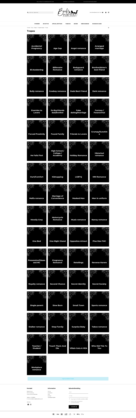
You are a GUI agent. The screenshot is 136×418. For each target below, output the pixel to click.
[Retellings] (78, 258)
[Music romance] (78, 215)
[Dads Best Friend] (78, 87)
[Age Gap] (57, 44)
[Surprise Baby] (78, 322)
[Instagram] (31, 404)
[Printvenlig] (108, 27)
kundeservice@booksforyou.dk (36, 398)
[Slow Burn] (57, 301)
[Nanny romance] (99, 215)
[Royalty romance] (36, 279)
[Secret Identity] (78, 279)
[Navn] (78, 392)
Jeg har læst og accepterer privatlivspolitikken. (77, 402)
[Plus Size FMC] (99, 237)
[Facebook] (29, 404)
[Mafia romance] (36, 194)
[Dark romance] (99, 87)
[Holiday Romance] (78, 151)
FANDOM (68, 23)
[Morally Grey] (36, 215)
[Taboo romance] (99, 322)
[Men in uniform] (99, 194)
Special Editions (57, 23)
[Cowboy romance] (57, 87)
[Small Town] (78, 301)
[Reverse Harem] (99, 258)
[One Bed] (36, 237)
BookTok (46, 23)
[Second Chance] (57, 279)
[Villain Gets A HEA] (78, 344)
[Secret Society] (99, 279)
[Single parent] (36, 301)
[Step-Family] (57, 322)
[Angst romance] (78, 44)
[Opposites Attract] (78, 237)
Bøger (76, 23)
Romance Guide (97, 23)
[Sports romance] (99, 301)
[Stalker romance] (36, 322)
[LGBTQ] (78, 172)
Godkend (73, 406)
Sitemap (28, 402)
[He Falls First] (36, 151)
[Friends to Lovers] (78, 129)
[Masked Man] (78, 194)
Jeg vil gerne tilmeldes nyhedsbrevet (79, 399)
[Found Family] (57, 129)
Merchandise (85, 23)
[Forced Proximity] (36, 129)
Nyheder (37, 23)
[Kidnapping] (57, 172)
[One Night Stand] (57, 237)
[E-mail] (78, 395)
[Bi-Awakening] (36, 65)
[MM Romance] (99, 172)
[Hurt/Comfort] (36, 172)
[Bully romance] (36, 87)
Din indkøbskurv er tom (96, 12)
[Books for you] (68, 12)
